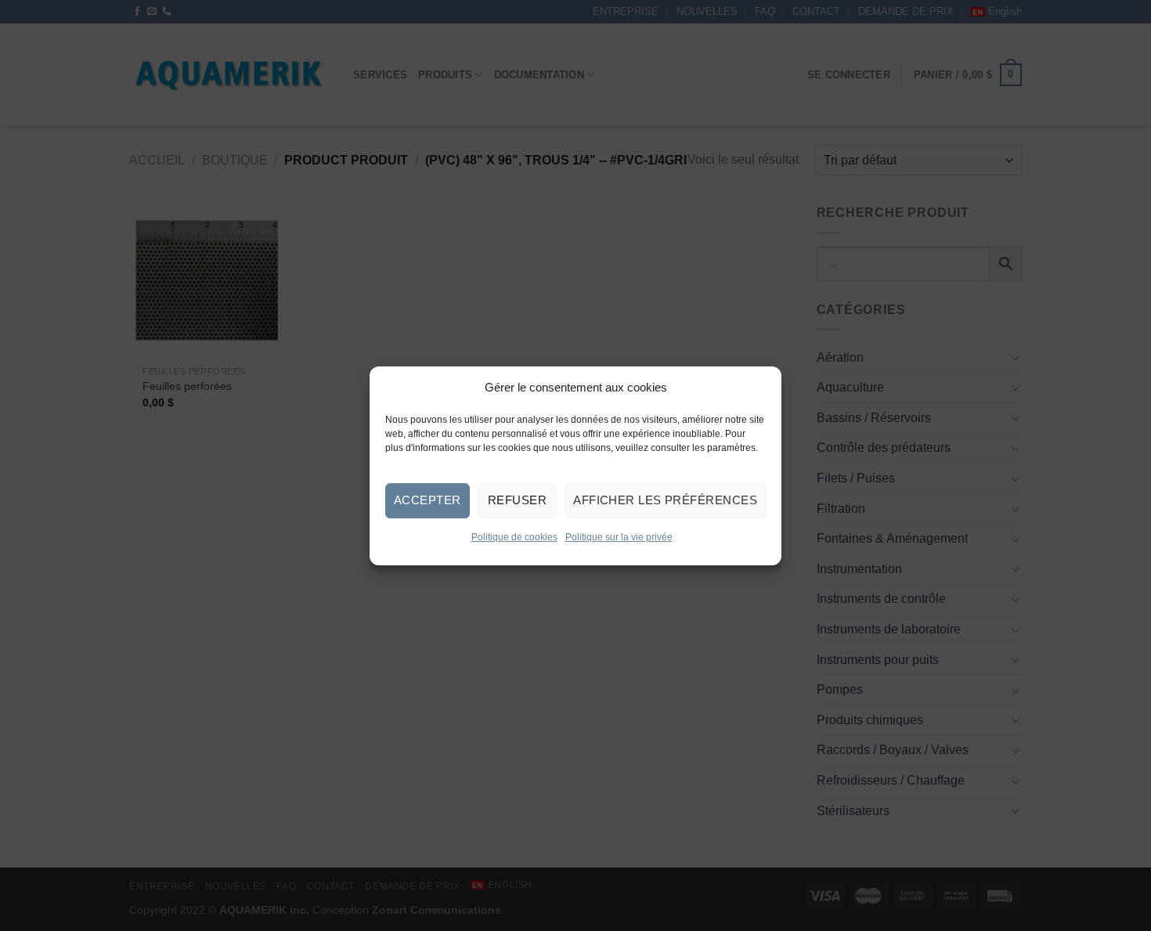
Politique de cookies (514, 536)
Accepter (427, 500)
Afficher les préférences (665, 500)
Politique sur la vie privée (619, 536)
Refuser (517, 500)
